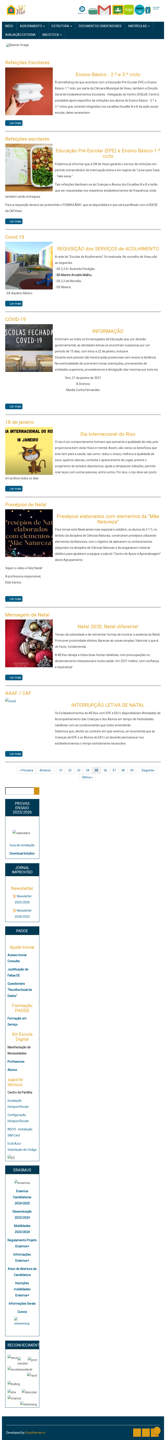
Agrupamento (31, 26)
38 (124, 770)
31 (62, 770)
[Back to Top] (157, 1431)
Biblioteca (51, 34)
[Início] (16, 9)
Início (9, 26)
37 (115, 770)
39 (133, 770)
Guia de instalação (22, 845)
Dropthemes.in (35, 1432)
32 (71, 770)
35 (98, 770)
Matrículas (138, 26)
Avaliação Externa (20, 34)
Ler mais (16, 123)
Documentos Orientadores (100, 26)
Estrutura (61, 26)
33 (80, 770)
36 (106, 770)
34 (89, 770)
